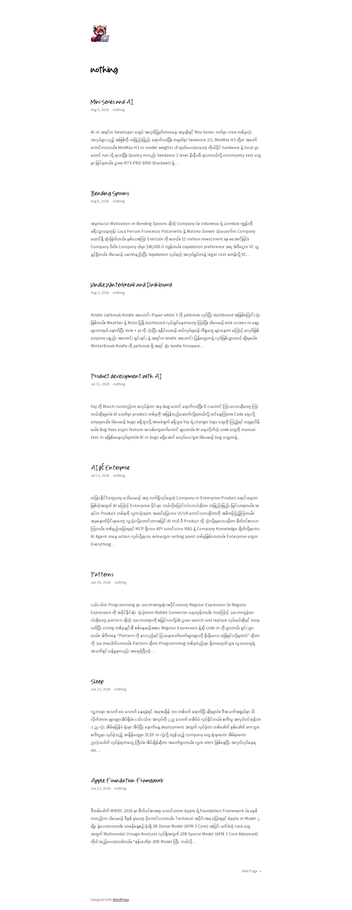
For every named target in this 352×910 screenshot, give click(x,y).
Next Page (251, 871)
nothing (119, 109)
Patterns (102, 575)
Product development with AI (126, 376)
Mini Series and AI (112, 102)
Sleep (97, 682)
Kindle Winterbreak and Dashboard (131, 285)
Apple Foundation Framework (127, 781)
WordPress (121, 899)
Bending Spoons (110, 193)
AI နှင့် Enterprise (110, 468)
